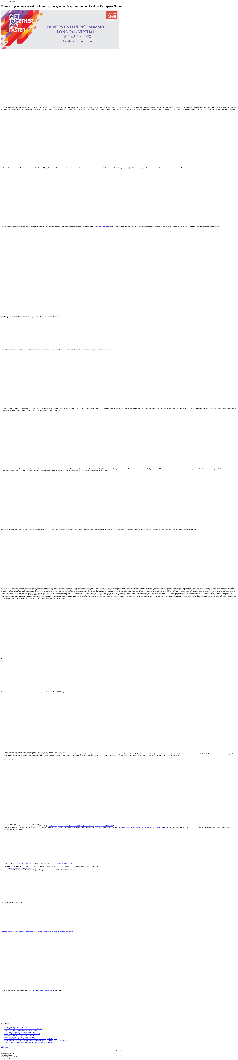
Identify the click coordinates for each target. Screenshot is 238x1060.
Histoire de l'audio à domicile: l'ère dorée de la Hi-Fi (19, 1027)
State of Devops (12, 868)
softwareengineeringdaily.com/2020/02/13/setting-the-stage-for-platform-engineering (142, 827)
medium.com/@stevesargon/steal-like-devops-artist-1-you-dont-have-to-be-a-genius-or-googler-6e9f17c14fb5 (81, 826)
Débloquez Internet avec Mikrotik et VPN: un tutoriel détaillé (22, 1034)
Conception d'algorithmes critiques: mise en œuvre (19, 1035)
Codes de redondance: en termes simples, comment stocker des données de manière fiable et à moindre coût (35, 1040)
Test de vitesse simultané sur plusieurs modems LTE (19, 1037)
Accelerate (27, 868)
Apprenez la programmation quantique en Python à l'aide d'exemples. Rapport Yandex (29, 1042)
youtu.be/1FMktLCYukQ (64, 863)
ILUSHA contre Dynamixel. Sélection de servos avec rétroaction (23, 1029)
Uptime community (25, 863)
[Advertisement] (119, 63)
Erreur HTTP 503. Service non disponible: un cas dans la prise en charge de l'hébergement (30, 1039)
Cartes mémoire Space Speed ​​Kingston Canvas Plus (19, 1032)
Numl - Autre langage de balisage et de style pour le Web (21, 1030)
